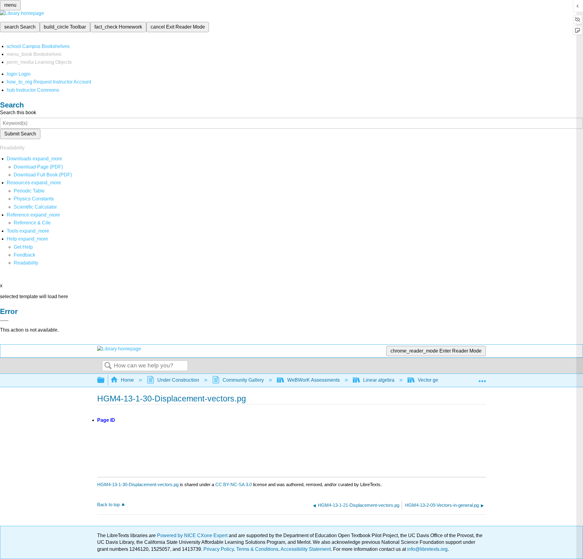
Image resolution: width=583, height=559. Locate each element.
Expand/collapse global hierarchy (104, 380)
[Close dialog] (4, 320)
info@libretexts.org (427, 549)
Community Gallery (243, 380)
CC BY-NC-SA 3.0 (233, 484)
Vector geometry (435, 380)
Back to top (108, 504)
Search (108, 366)
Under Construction (178, 380)
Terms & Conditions (257, 549)
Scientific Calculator (35, 207)
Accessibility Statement (306, 549)
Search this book (18, 112)
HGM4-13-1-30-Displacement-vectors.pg (138, 484)
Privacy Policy (218, 549)
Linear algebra (379, 380)
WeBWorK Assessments (313, 380)
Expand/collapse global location (482, 378)
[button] (24, 254)
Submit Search (20, 133)
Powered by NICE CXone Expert (193, 535)
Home (127, 380)
